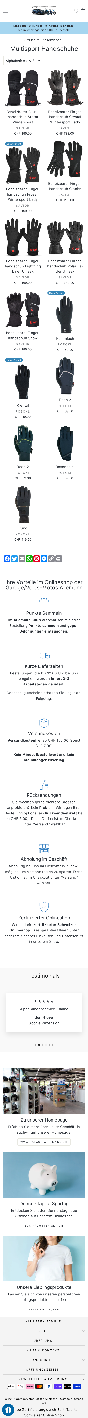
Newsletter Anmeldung (43, 1379)
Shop (43, 1331)
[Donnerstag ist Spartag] (44, 1175)
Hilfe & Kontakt (43, 1350)
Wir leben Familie (43, 1321)
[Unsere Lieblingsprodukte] (44, 1258)
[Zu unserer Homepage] (44, 1091)
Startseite (31, 40)
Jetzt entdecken (44, 1309)
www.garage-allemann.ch (44, 1141)
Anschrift (43, 1360)
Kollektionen (52, 40)
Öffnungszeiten (43, 1369)
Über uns (43, 1340)
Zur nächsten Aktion (44, 1225)
